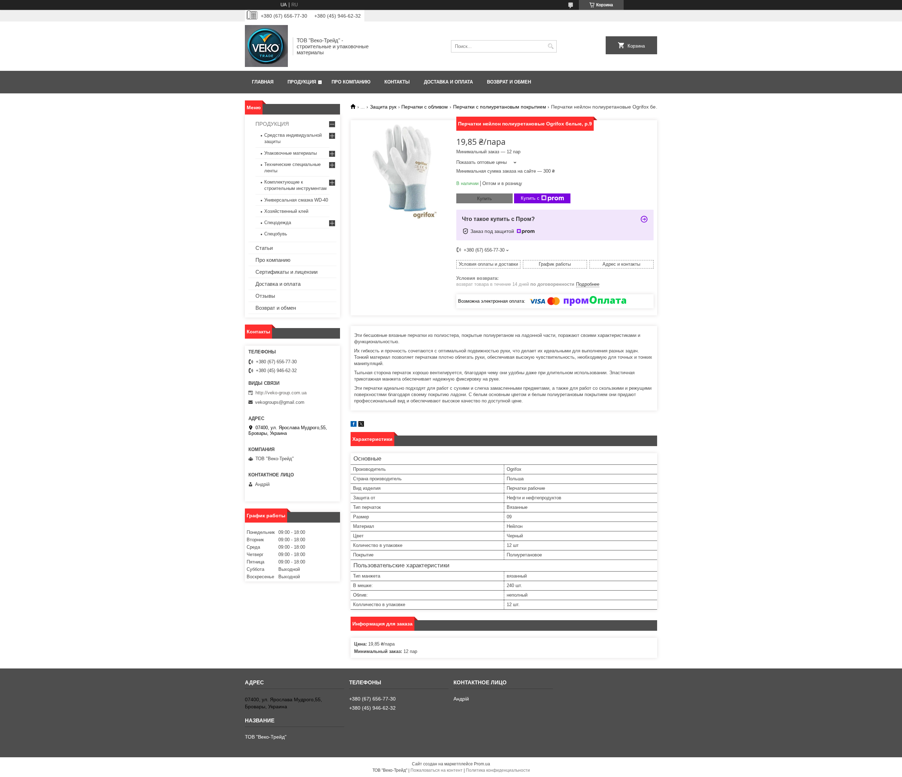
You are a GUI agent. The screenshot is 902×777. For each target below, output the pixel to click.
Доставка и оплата (448, 82)
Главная (262, 82)
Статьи (264, 248)
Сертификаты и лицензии (286, 272)
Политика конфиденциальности (498, 770)
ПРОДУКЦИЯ (272, 124)
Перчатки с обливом (424, 107)
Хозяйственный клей (286, 211)
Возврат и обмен (509, 82)
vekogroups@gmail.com (279, 402)
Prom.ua (482, 763)
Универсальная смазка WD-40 (296, 200)
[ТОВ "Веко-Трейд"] (266, 46)
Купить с (530, 198)
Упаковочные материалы (290, 153)
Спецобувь (275, 233)
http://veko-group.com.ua (281, 392)
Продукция (302, 82)
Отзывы (265, 296)
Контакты (397, 82)
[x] (361, 425)
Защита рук (383, 107)
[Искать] (550, 46)
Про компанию (351, 82)
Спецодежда (277, 222)
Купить (484, 198)
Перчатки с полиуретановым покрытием (499, 107)
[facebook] (354, 425)
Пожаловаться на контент (436, 770)
